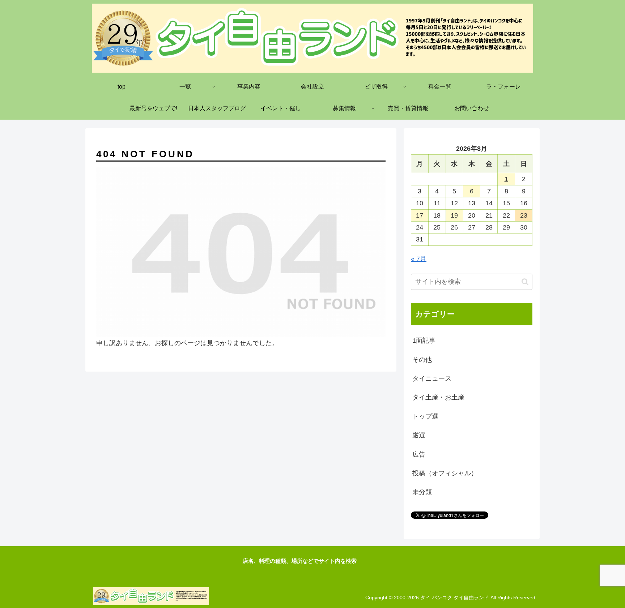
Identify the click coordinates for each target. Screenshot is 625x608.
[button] (525, 282)
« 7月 (418, 258)
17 (419, 215)
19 (454, 215)
